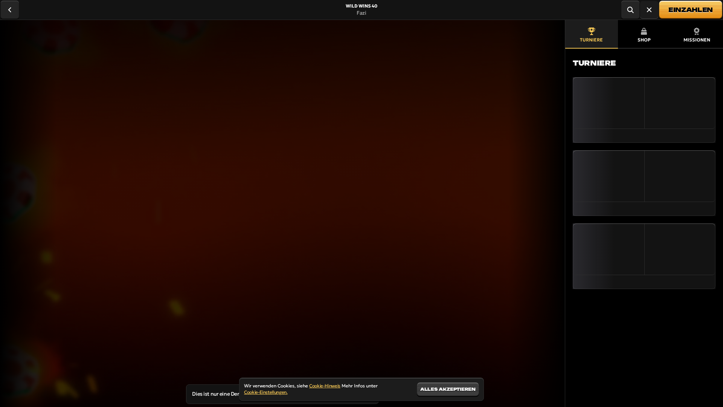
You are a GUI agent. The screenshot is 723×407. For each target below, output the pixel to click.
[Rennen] (649, 10)
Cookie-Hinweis (324, 386)
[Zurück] (10, 10)
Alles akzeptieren (448, 389)
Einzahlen (690, 10)
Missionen (696, 40)
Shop (644, 40)
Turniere (591, 40)
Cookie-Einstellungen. (265, 392)
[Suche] (630, 10)
